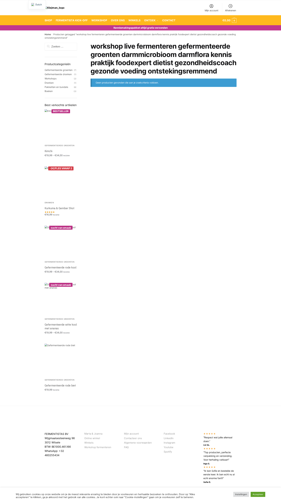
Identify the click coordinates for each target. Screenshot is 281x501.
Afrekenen (230, 10)
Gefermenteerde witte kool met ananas (61, 326)
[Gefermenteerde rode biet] (61, 360)
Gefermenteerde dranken (58, 74)
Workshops (50, 78)
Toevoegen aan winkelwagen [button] (61, 221)
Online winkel (92, 438)
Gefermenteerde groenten (59, 70)
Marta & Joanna (93, 433)
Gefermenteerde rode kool (60, 267)
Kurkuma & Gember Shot (59, 208)
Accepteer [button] (258, 494)
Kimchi (48, 151)
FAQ (126, 447)
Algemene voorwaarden (138, 442)
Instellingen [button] (241, 494)
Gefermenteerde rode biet (60, 385)
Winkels (89, 442)
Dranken (49, 82)
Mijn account (211, 10)
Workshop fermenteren (97, 447)
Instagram (169, 442)
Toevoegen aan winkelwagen (61, 162)
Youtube (168, 447)
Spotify (168, 451)
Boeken (49, 91)
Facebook (169, 433)
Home (48, 34)
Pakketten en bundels (56, 87)
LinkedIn (169, 438)
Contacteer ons (133, 438)
